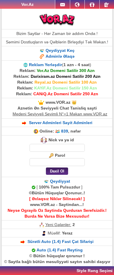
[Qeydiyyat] (107, 4)
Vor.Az (27, 4)
